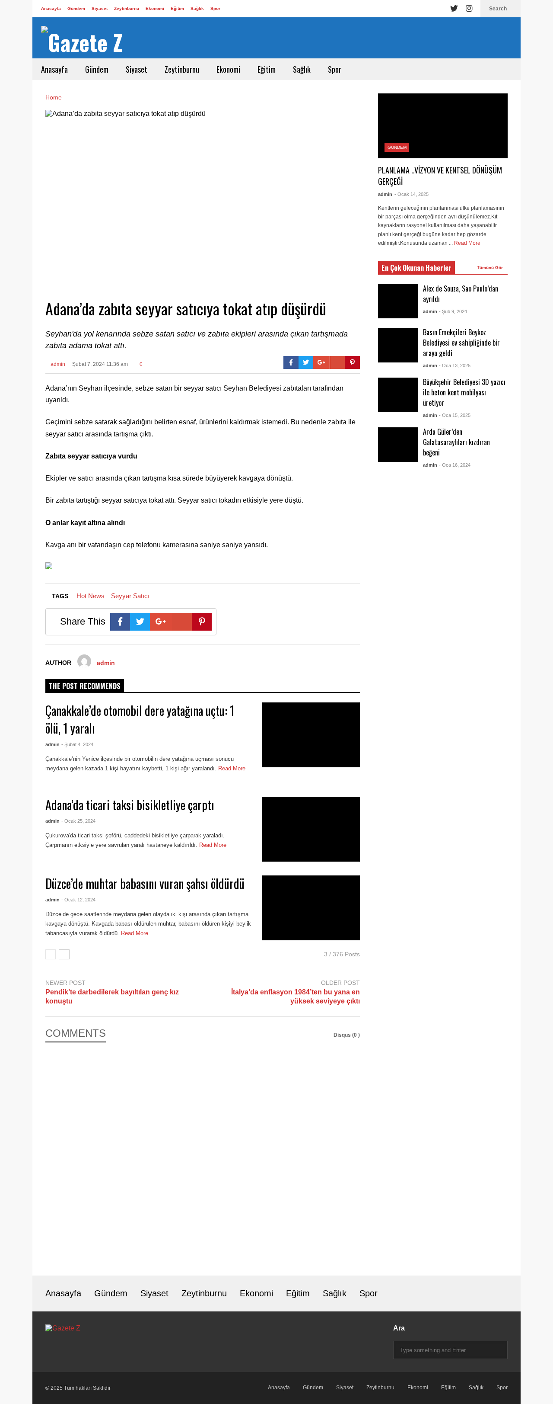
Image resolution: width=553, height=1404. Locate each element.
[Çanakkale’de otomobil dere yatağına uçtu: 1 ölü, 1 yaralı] (311, 734)
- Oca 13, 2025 (454, 365)
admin (57, 364)
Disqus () (347, 1035)
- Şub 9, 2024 (453, 311)
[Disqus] (202, 1153)
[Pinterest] (352, 362)
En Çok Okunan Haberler (416, 268)
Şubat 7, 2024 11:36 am (100, 364)
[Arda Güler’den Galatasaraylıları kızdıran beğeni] (398, 444)
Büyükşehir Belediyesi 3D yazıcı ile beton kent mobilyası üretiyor (464, 392)
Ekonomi (155, 8)
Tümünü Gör (490, 267)
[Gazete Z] (82, 42)
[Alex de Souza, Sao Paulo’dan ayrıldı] (398, 301)
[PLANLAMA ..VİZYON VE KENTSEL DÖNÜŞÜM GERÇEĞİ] (443, 125)
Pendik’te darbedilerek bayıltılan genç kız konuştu (112, 996)
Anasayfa (51, 8)
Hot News (90, 595)
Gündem (76, 8)
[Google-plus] (321, 362)
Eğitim (177, 8)
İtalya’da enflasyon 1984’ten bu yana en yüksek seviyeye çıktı (295, 996)
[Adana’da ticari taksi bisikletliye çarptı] (311, 829)
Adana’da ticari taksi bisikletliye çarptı (129, 805)
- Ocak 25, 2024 (78, 821)
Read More (213, 845)
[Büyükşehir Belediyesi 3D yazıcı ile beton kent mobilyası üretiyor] (398, 395)
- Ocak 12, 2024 (78, 899)
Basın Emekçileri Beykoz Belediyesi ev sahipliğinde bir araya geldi (461, 342)
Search (498, 9)
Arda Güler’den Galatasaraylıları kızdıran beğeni (456, 442)
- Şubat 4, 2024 (77, 744)
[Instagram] (469, 8)
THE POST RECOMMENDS (85, 686)
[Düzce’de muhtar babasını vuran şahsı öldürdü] (311, 907)
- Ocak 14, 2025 (411, 194)
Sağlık (197, 8)
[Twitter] (454, 8)
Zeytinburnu (126, 8)
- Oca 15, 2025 (454, 415)
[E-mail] (337, 362)
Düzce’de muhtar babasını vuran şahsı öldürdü (145, 883)
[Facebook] (291, 362)
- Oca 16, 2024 (454, 465)
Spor (215, 8)
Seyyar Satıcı (130, 595)
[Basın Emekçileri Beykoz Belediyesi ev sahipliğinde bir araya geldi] (398, 345)
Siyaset (100, 8)
